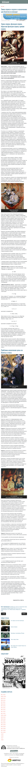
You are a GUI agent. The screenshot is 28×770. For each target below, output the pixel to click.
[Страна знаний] (5, 2)
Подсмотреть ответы (18, 600)
